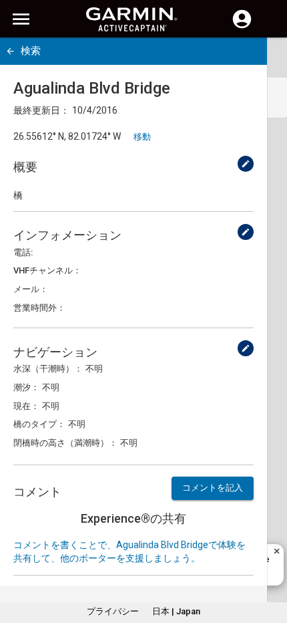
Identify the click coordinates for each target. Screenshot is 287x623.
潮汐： (26, 387)
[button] (270, 562)
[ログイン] (242, 26)
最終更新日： (41, 110)
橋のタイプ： (39, 424)
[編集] (246, 164)
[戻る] (10, 51)
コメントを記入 (212, 488)
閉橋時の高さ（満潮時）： (65, 443)
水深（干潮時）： (48, 369)
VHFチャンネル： (47, 270)
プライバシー (113, 611)
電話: (23, 252)
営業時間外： (39, 308)
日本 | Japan (176, 611)
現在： (26, 406)
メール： (30, 289)
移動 (142, 137)
